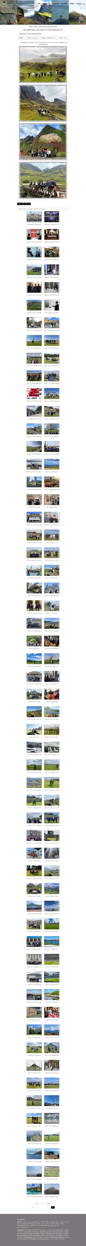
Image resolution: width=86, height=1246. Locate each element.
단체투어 (36, 209)
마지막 (48, 1203)
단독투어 (30, 209)
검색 (53, 1207)
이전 (25, 204)
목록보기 (20, 204)
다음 (29, 204)
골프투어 (24, 209)
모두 (20, 209)
